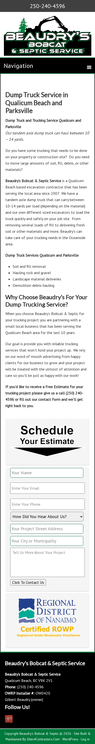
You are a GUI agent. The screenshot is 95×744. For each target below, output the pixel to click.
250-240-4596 (47, 6)
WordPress (70, 739)
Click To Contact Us (28, 582)
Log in (85, 739)
